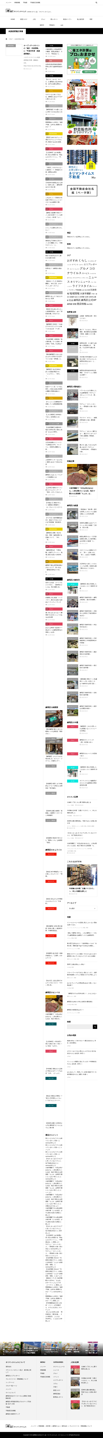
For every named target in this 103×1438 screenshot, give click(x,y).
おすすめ (72, 260)
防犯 (90, 304)
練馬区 (77, 300)
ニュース (69, 927)
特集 (85, 826)
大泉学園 (89, 848)
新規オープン (67, 19)
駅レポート (54, 19)
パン (92, 282)
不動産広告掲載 (35, 2)
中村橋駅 (69, 815)
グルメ (43, 19)
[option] (10, 1349)
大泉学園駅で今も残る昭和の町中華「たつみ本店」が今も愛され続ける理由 (53, 1210)
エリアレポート (58, 1380)
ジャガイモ (93, 273)
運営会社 (8, 1366)
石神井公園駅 (90, 826)
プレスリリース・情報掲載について (17, 1379)
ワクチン (72, 290)
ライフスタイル (82, 285)
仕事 (83, 290)
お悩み (69, 1046)
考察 (91, 19)
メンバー (8, 2)
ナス (87, 278)
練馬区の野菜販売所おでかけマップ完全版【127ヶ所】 (18, 1403)
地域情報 (75, 293)
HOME (13, 19)
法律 (86, 297)
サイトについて (11, 1392)
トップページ (10, 1382)
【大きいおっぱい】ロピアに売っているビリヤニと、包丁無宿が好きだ (53, 1161)
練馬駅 (70, 304)
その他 (69, 967)
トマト (83, 278)
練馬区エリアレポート (13, 1375)
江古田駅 (81, 297)
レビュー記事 (79, 826)
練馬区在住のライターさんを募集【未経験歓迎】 (18, 1397)
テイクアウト (77, 278)
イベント (75, 264)
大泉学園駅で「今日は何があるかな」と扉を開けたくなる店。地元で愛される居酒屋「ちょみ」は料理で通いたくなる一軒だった (53, 1172)
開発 (88, 304)
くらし (82, 260)
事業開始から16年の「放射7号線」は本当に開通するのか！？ (54, 1289)
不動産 (25, 2)
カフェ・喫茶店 (71, 826)
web (62, 25)
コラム (69, 848)
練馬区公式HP (88, 300)
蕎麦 (72, 805)
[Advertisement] (77, 11)
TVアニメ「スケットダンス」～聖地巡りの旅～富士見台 (53, 1247)
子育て (93, 294)
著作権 (48, 1426)
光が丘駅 (87, 290)
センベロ (73, 848)
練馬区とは (56, 1426)
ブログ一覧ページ (11, 1386)
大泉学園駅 (85, 293)
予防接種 (78, 290)
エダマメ (81, 264)
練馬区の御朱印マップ (13, 1414)
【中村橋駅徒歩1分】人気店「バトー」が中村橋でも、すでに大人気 (53, 1305)
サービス (85, 273)
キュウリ (77, 269)
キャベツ (72, 269)
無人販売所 (80, 19)
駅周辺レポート (58, 1397)
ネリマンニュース (80, 281)
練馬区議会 (56, 1393)
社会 (71, 300)
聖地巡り (52, 25)
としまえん (91, 261)
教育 (76, 297)
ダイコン (70, 278)
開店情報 (81, 304)
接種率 (72, 297)
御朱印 (42, 25)
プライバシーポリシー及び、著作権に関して (18, 1371)
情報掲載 (17, 2)
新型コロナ (23, 19)
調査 (75, 304)
